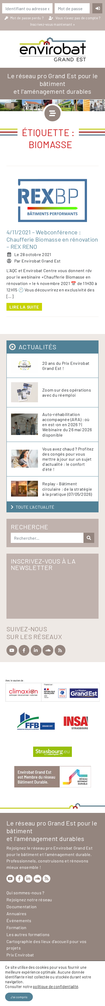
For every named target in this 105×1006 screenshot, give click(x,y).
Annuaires (16, 913)
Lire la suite (24, 306)
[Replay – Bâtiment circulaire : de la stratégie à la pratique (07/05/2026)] (26, 489)
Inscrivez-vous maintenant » (52, 24)
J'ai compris (18, 997)
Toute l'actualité (35, 506)
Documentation (21, 906)
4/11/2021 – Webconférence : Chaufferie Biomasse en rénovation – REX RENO (52, 239)
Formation (16, 927)
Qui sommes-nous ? (25, 892)
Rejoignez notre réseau (29, 899)
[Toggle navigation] (52, 113)
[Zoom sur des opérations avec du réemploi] (26, 392)
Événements (19, 920)
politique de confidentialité (55, 986)
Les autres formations (28, 934)
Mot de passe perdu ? (27, 18)
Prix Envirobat (20, 954)
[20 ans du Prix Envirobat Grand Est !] (26, 365)
